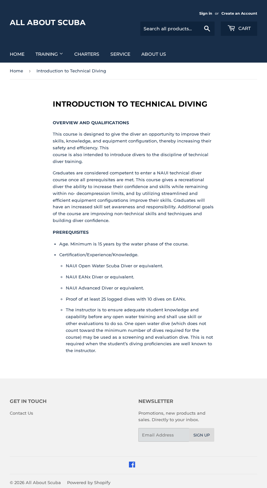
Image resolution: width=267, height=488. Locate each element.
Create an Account (239, 13)
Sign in (205, 13)
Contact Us (21, 413)
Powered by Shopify (88, 482)
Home (17, 54)
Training (47, 54)
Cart (244, 28)
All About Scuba (48, 22)
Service (120, 54)
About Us (153, 54)
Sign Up (201, 435)
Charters (86, 54)
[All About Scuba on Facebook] (132, 465)
